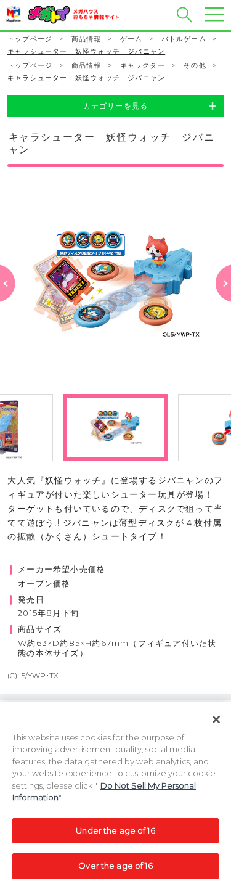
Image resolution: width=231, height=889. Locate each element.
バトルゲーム (183, 39)
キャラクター (142, 66)
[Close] (216, 719)
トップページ (29, 39)
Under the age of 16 (115, 830)
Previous (7, 299)
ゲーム (131, 39)
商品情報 (86, 39)
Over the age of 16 (115, 866)
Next (223, 299)
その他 (195, 66)
